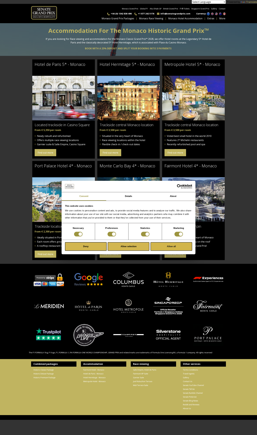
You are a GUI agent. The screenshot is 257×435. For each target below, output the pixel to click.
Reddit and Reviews (191, 404)
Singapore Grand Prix (200, 8)
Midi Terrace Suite (140, 385)
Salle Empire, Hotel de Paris (144, 370)
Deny (85, 246)
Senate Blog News (190, 400)
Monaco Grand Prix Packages (118, 18)
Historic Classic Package (43, 370)
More (222, 18)
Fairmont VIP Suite (140, 373)
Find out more (45, 152)
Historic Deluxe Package (43, 373)
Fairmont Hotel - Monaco (93, 370)
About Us (187, 408)
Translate (251, 2)
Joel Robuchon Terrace (142, 381)
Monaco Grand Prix (130, 8)
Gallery (214, 8)
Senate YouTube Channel (193, 385)
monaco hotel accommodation (185, 18)
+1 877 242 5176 (146, 13)
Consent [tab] (83, 196)
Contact (222, 8)
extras (210, 18)
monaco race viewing (151, 18)
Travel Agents (188, 373)
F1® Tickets (184, 8)
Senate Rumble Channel (193, 393)
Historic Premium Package (44, 377)
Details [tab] (128, 196)
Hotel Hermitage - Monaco (94, 377)
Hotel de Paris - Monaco (93, 373)
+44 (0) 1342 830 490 (121, 13)
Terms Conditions (190, 370)
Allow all (171, 246)
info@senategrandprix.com (175, 13)
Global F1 (144, 8)
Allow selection (129, 246)
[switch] (112, 234)
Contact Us (187, 381)
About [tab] (173, 196)
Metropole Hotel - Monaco (94, 381)
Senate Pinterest (189, 397)
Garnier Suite (138, 377)
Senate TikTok (189, 389)
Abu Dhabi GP (156, 8)
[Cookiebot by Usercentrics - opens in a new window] (179, 186)
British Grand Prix (170, 8)
